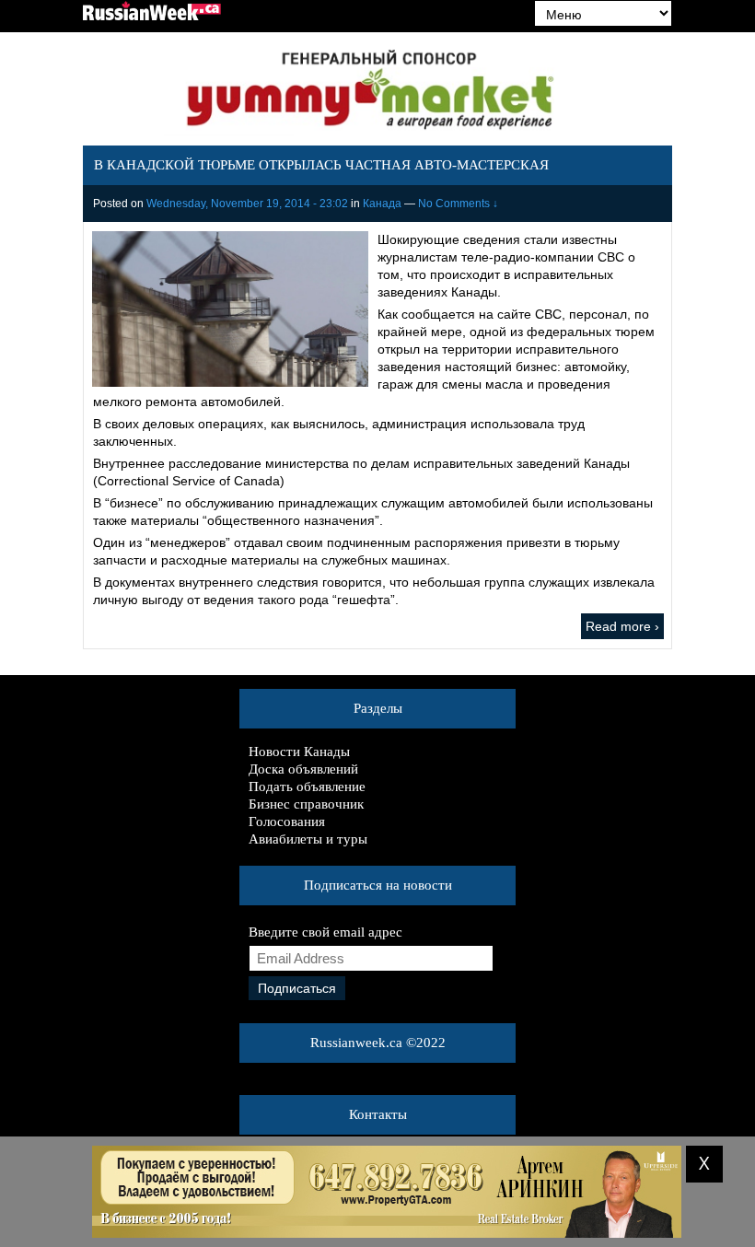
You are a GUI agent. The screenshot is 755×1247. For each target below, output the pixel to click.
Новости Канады (299, 751)
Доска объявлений (303, 769)
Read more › (622, 626)
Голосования (287, 821)
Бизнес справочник (306, 804)
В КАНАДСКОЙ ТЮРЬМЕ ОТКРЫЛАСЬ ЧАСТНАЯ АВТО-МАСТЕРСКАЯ (321, 164)
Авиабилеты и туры (308, 839)
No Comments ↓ (458, 203)
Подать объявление (307, 786)
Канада (382, 203)
